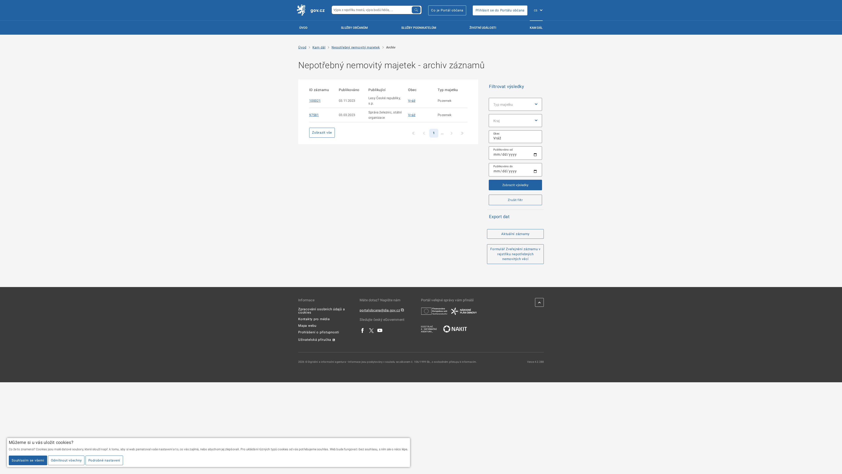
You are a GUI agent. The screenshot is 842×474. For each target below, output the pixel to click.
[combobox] (515, 136)
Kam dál (536, 27)
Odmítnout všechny (66, 460)
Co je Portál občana (447, 10)
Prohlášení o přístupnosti (318, 332)
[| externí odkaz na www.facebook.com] (363, 330)
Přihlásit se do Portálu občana (500, 10)
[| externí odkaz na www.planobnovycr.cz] (463, 311)
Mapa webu (307, 326)
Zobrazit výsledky (515, 185)
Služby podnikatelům (418, 27)
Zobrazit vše (322, 133)
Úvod (303, 27)
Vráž (411, 101)
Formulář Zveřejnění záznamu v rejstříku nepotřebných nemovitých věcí (515, 254)
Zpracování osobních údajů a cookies (321, 310)
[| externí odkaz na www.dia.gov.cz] (429, 329)
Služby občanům (354, 27)
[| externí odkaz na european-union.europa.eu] (434, 311)
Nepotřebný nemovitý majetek (356, 47)
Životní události (482, 27)
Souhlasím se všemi (28, 460)
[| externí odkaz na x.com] (371, 330)
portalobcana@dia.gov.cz (380, 310)
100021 (315, 101)
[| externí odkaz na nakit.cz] (455, 329)
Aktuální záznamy (515, 234)
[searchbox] (515, 136)
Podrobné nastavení (104, 460)
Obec (496, 133)
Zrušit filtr (515, 200)
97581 (314, 115)
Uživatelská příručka (314, 340)
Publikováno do (503, 166)
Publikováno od (503, 149)
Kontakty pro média (314, 319)
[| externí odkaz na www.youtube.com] (380, 330)
